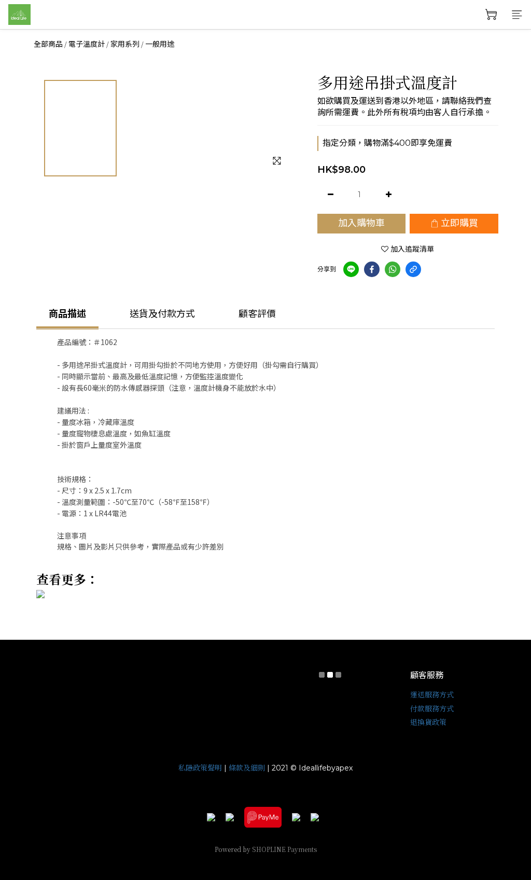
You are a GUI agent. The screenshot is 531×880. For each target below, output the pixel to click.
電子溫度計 (86, 44)
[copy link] (413, 269)
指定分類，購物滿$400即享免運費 (387, 143)
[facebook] (372, 269)
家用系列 (124, 44)
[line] (351, 269)
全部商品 (48, 44)
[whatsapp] (392, 269)
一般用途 (159, 44)
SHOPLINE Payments (284, 849)
